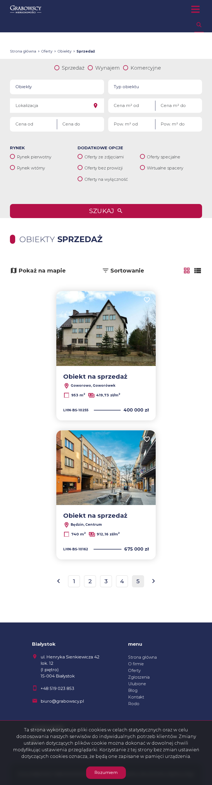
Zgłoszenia (139, 677)
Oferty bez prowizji (103, 168)
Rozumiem (106, 772)
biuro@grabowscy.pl (62, 701)
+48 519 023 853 (57, 688)
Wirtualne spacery (165, 168)
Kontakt (136, 697)
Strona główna (142, 657)
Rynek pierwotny (34, 156)
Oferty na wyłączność (106, 179)
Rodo (133, 703)
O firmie (136, 663)
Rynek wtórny (31, 168)
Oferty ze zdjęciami (104, 156)
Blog (132, 690)
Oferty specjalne (163, 156)
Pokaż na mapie (42, 270)
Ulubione (137, 683)
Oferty (134, 670)
